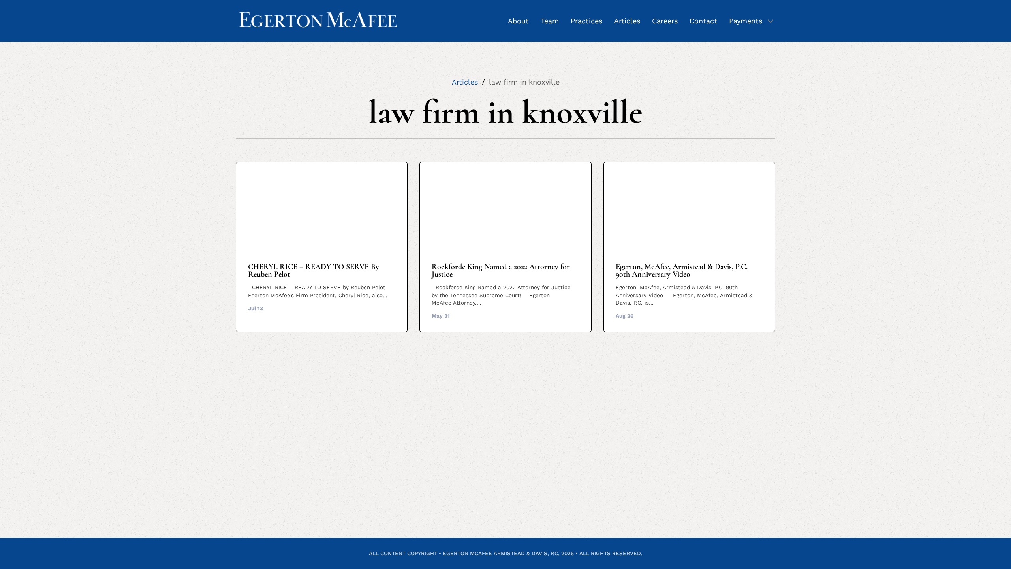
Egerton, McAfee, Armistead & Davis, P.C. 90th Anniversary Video (682, 270)
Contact (703, 21)
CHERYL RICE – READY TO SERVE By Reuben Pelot (313, 270)
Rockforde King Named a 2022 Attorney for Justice (501, 270)
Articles (627, 21)
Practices (586, 21)
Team (550, 21)
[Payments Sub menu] (770, 21)
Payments (745, 21)
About (518, 21)
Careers (665, 21)
